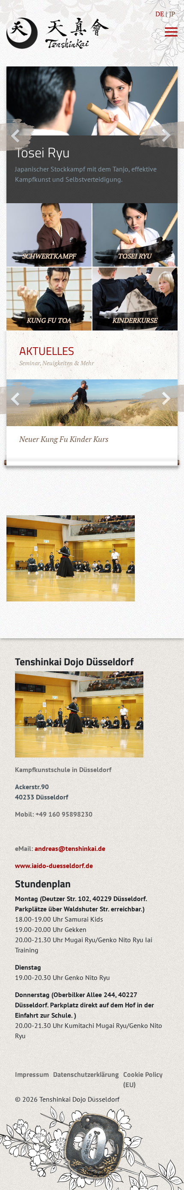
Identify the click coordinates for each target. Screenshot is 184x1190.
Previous (17, 135)
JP (172, 13)
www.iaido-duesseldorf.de (54, 865)
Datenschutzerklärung (86, 1074)
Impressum (32, 1074)
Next (161, 135)
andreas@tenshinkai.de (70, 848)
